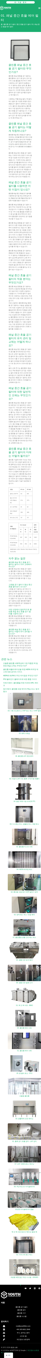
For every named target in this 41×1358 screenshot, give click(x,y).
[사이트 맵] (4, 1336)
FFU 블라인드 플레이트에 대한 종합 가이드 (20, 679)
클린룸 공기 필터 (10, 24)
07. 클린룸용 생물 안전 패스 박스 (24, 937)
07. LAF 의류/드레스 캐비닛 (24, 1164)
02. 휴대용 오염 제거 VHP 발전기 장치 (24, 892)
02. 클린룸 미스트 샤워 (24, 847)
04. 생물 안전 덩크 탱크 (24, 960)
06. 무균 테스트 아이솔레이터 (24, 1186)
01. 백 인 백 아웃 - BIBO (24, 1005)
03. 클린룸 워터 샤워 (24, 1028)
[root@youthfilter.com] (4, 1326)
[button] (39, 8)
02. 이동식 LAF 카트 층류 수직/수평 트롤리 (24, 779)
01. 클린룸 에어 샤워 (24, 1051)
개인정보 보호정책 (23, 1339)
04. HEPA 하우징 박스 (24, 869)
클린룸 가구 (21, 1313)
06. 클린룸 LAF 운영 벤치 (24, 756)
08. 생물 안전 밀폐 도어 (24, 983)
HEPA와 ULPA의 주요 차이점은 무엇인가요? (20, 676)
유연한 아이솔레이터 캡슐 (24, 1209)
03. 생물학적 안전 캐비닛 (24, 1118)
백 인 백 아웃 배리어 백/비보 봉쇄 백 (24, 1232)
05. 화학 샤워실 (24, 733)
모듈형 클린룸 (24, 1096)
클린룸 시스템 (21, 1316)
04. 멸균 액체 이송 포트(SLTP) (24, 801)
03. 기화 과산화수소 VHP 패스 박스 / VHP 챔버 (24, 711)
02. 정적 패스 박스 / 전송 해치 (24, 914)
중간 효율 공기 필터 (24, 24)
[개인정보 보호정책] (4, 1339)
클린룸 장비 (21, 1310)
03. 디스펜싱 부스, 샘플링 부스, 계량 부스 (24, 824)
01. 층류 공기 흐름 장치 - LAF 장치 (24, 1141)
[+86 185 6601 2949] (4, 1329)
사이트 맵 (23, 1336)
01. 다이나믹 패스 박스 (24, 1255)
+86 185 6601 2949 (23, 1329)
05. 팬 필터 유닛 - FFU (24, 1073)
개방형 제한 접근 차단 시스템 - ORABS (24, 1277)
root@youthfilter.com (23, 1326)
